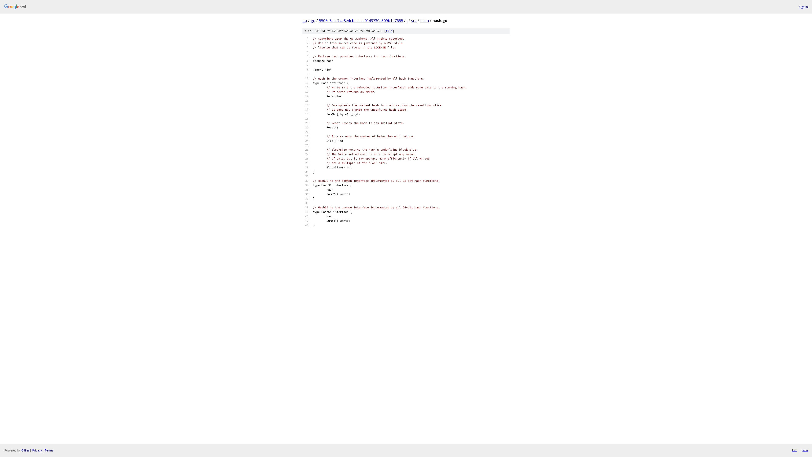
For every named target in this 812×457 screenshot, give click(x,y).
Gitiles (25, 450)
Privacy (37, 450)
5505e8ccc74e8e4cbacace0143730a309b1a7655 (361, 20)
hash (424, 20)
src (414, 20)
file (389, 31)
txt (794, 450)
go (304, 20)
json (804, 450)
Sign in (803, 7)
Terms (48, 450)
